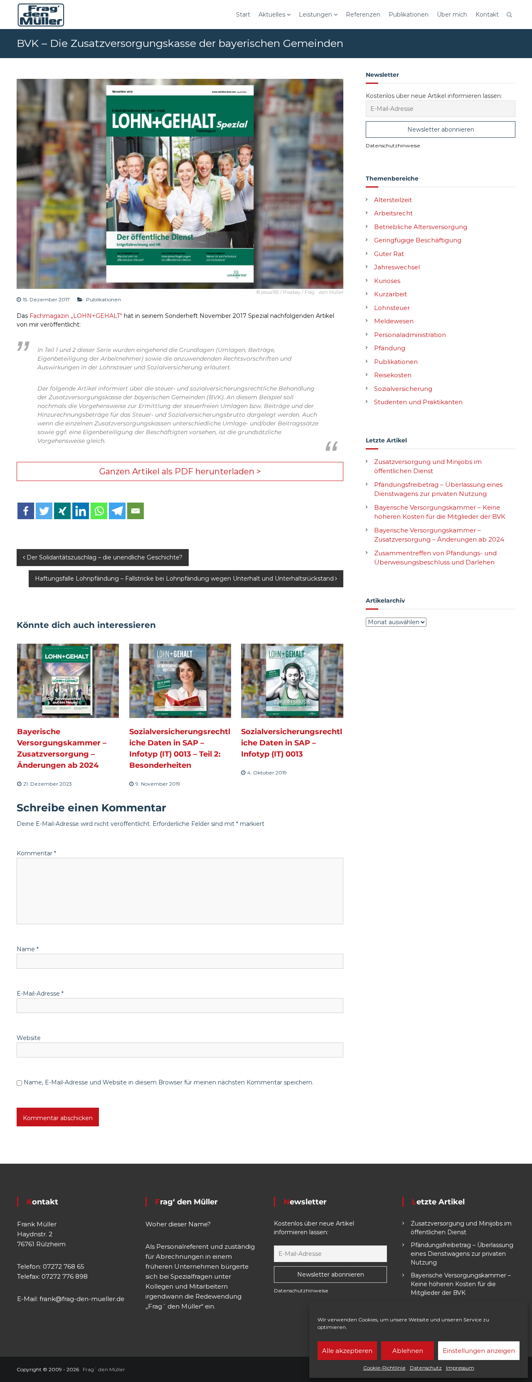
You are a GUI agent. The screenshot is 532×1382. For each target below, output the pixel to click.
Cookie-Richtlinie (384, 1368)
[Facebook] (25, 511)
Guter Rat (389, 254)
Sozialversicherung (403, 389)
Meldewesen (394, 321)
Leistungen (315, 14)
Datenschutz (426, 1368)
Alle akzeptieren (347, 1351)
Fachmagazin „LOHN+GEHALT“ (76, 316)
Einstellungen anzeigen (479, 1351)
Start (243, 14)
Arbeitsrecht (393, 213)
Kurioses (387, 281)
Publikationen (409, 14)
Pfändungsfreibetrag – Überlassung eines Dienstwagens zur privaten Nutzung (462, 1253)
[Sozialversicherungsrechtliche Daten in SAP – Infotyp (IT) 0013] (292, 680)
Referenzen (363, 14)
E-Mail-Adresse (40, 993)
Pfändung (389, 348)
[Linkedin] (80, 511)
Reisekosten (392, 375)
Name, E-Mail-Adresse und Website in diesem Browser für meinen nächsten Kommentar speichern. (168, 1082)
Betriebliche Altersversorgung (420, 227)
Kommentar (36, 853)
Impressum (460, 1368)
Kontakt (487, 14)
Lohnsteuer (392, 308)
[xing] (62, 511)
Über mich (452, 14)
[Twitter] (44, 511)
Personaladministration (410, 335)
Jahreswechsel (397, 267)
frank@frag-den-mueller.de (81, 1299)
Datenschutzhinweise (393, 145)
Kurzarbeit (390, 294)
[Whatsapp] (99, 511)
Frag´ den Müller (104, 1369)
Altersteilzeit (393, 200)
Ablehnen (407, 1351)
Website (29, 1038)
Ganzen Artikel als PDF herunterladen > (180, 471)
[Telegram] (117, 511)
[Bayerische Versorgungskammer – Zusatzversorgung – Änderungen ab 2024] (68, 680)
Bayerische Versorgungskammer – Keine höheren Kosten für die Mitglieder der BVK (461, 1284)
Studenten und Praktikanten (418, 402)
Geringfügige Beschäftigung (417, 240)
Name (28, 949)
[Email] (135, 511)
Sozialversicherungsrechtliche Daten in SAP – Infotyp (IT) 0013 (291, 743)
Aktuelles (272, 14)
